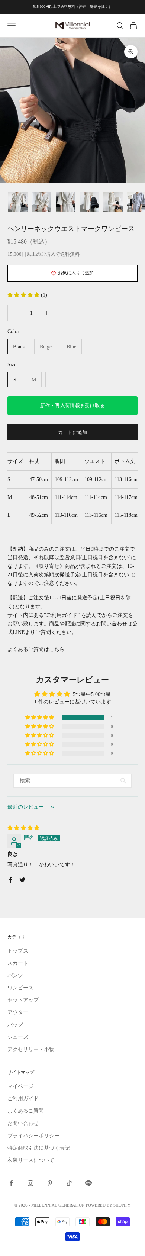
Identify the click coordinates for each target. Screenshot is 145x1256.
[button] (24, 295)
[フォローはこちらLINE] (88, 1183)
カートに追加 (72, 432)
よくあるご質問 (25, 1111)
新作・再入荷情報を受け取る (72, 405)
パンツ (15, 975)
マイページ (20, 1086)
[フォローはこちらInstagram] (30, 1183)
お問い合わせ (23, 1123)
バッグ (15, 1025)
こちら (57, 649)
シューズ (17, 1037)
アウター (17, 1012)
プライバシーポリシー (33, 1136)
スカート (17, 963)
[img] (23, 828)
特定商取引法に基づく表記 (38, 1148)
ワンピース (20, 988)
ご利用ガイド (61, 615)
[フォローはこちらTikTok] (69, 1183)
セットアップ (23, 1000)
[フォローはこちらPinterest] (50, 1183)
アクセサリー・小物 (30, 1049)
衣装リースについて (30, 1160)
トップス (17, 951)
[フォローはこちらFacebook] (11, 1183)
